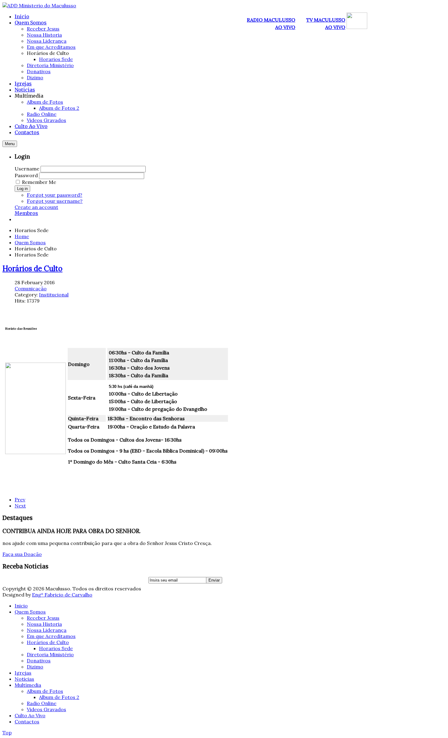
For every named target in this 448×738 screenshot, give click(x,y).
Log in (22, 188)
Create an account (36, 207)
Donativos (39, 660)
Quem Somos (30, 242)
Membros (26, 213)
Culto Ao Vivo (30, 715)
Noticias (24, 679)
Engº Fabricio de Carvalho (62, 595)
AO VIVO (285, 27)
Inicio (21, 606)
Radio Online (41, 703)
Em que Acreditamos (51, 636)
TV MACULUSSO (325, 20)
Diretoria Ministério (50, 654)
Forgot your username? (55, 201)
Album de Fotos (45, 691)
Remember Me (39, 182)
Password (26, 175)
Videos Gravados (46, 709)
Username (27, 169)
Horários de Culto (32, 268)
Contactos (27, 721)
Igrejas (23, 673)
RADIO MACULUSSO (271, 20)
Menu (10, 144)
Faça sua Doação (22, 554)
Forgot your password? (54, 195)
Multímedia (28, 685)
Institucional (54, 295)
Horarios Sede (56, 648)
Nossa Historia (44, 624)
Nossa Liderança (46, 630)
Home (22, 236)
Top (7, 732)
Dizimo (35, 667)
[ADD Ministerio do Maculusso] (39, 5)
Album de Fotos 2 (59, 697)
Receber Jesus (43, 618)
